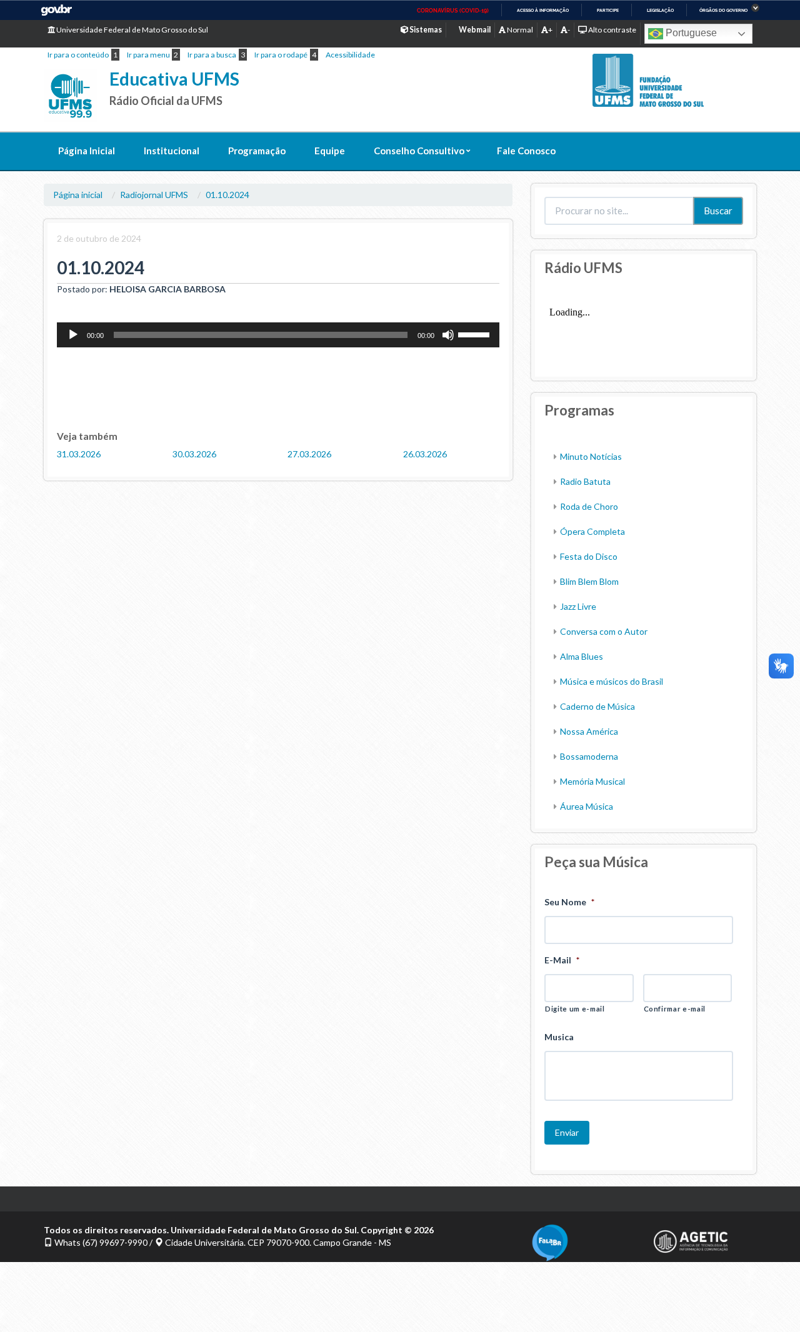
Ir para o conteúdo (78, 54)
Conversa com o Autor (604, 631)
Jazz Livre (578, 606)
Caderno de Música (597, 706)
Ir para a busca (212, 54)
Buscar (718, 210)
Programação (257, 150)
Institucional (171, 150)
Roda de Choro (589, 506)
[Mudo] (448, 335)
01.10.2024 (227, 194)
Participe (608, 10)
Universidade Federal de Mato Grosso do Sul (131, 29)
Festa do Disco (589, 556)
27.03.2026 (309, 454)
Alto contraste (611, 29)
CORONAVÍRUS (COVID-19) (453, 10)
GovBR (56, 10)
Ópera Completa (592, 531)
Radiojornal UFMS (154, 194)
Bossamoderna (589, 756)
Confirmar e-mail (675, 1009)
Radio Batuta (585, 481)
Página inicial (77, 194)
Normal (519, 29)
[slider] (475, 333)
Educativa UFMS (174, 78)
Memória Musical (592, 781)
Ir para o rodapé (281, 54)
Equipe (329, 150)
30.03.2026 (194, 454)
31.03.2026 (79, 454)
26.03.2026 (425, 454)
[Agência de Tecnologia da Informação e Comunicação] (704, 1242)
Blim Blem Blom (589, 581)
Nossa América (589, 731)
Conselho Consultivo (419, 150)
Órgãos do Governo (723, 10)
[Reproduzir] (73, 335)
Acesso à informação (543, 10)
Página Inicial (86, 150)
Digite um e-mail (575, 1009)
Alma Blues (581, 656)
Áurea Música (586, 806)
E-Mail (561, 960)
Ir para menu (148, 54)
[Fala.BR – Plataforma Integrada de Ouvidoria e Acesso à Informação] (582, 1242)
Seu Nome (569, 902)
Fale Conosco (526, 150)
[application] (278, 334)
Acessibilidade (350, 54)
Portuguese (690, 32)
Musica (559, 1036)
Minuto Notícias (591, 456)
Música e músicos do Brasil (611, 681)
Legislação (660, 10)
